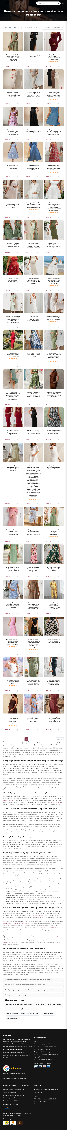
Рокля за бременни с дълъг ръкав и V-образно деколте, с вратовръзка (54, 57)
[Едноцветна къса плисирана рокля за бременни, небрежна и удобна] (13, 189)
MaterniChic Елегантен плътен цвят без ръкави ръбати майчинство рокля (13, 642)
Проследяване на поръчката (13, 1052)
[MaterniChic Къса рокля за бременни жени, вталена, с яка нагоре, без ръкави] (54, 379)
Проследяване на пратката (13, 1095)
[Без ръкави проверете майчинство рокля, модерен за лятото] (54, 417)
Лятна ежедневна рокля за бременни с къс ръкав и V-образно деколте (33, 167)
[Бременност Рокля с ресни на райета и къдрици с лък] (13, 152)
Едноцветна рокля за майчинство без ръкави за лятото (13, 245)
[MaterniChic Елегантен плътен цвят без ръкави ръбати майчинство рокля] (13, 626)
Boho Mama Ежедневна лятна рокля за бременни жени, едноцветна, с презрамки (13, 720)
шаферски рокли (8, 800)
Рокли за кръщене (54, 1004)
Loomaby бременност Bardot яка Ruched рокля (13, 681)
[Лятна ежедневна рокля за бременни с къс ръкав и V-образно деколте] (33, 152)
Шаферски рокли (48, 1013)
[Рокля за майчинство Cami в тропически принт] (54, 554)
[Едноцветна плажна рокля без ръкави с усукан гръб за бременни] (13, 417)
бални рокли (56, 928)
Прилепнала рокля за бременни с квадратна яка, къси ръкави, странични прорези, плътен (54, 356)
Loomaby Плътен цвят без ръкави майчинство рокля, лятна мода (54, 532)
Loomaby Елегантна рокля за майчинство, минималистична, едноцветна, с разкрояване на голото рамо (33, 643)
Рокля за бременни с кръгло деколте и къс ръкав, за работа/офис (54, 467)
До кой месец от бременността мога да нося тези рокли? (25, 985)
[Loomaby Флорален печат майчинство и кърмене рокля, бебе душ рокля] (33, 703)
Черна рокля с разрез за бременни (33, 55)
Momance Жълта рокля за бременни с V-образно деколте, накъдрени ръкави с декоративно (54, 605)
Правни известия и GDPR (43, 1059)
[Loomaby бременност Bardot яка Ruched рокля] (13, 667)
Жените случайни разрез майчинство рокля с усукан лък (13, 354)
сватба (33, 746)
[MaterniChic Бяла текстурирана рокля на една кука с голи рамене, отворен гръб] (33, 303)
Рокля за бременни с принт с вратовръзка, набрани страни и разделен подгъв (54, 682)
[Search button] (58, 3)
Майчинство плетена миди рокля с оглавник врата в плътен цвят (54, 318)
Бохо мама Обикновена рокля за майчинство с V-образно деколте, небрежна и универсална (13, 57)
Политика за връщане (11, 1101)
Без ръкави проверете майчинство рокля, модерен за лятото (54, 432)
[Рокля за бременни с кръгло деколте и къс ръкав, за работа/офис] (54, 452)
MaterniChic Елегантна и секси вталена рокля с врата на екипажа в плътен (33, 433)
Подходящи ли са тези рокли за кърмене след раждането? (25, 995)
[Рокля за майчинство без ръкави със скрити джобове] (33, 116)
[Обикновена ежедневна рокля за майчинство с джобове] (13, 452)
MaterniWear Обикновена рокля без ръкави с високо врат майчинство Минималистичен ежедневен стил (13, 396)
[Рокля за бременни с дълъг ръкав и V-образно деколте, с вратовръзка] (54, 41)
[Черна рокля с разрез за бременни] (33, 41)
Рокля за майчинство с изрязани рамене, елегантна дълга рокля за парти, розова (13, 532)
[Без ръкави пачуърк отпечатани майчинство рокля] (54, 626)
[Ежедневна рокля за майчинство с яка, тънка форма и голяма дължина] (33, 265)
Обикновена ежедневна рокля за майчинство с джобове (13, 468)
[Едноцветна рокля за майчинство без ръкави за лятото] (13, 230)
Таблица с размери (9, 1092)
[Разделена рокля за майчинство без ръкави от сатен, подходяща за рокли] (33, 230)
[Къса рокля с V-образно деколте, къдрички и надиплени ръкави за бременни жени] (13, 554)
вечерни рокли (8, 923)
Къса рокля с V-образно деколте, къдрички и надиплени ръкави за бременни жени (13, 569)
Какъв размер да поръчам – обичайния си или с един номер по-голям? (29, 990)
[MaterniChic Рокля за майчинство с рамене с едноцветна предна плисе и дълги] (13, 79)
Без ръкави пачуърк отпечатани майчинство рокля (54, 641)
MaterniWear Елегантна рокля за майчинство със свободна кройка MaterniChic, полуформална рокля (13, 319)
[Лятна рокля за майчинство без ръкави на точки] (13, 265)
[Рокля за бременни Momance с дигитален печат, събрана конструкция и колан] (33, 554)
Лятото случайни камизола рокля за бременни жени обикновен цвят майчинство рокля (33, 605)
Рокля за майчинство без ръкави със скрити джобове (33, 131)
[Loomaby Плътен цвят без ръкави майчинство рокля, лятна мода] (54, 516)
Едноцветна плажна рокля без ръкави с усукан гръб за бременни (13, 433)
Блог (36, 1041)
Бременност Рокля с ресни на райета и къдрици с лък (13, 167)
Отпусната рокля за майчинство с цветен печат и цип (33, 354)
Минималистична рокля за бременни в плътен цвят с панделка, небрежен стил (33, 683)
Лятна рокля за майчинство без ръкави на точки (13, 280)
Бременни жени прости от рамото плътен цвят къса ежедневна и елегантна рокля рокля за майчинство (54, 206)
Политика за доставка (42, 1044)
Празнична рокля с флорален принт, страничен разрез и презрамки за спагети (33, 532)
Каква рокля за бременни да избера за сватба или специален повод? (28, 979)
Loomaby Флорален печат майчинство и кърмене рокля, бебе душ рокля (33, 719)
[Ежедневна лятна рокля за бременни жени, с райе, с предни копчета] (13, 589)
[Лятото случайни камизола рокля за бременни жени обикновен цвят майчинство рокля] (33, 589)
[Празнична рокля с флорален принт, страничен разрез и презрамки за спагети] (33, 516)
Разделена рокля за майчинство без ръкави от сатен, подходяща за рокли (33, 245)
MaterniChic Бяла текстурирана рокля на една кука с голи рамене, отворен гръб (33, 318)
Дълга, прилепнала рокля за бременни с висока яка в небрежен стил (54, 245)
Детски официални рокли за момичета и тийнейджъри (25, 1004)
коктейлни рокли (38, 915)
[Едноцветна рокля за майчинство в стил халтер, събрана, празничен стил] (54, 265)
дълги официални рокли (22, 923)
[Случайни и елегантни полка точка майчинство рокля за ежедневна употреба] (33, 379)
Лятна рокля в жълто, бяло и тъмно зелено (21, 1009)
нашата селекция (44, 928)
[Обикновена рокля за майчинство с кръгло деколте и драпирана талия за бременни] (54, 79)
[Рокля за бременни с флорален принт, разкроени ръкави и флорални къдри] (13, 116)
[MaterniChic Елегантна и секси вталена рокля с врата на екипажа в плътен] (33, 417)
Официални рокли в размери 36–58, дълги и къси (22, 1013)
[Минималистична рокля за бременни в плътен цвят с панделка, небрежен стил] (33, 667)
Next (59, 739)
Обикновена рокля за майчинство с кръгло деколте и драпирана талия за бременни (53, 94)
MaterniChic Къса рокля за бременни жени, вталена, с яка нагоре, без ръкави (54, 394)
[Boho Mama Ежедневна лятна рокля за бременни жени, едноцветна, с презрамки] (13, 703)
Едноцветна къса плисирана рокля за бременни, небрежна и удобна (13, 205)
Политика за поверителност (45, 1047)
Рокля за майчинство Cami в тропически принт (53, 569)
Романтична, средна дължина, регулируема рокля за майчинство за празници (54, 167)
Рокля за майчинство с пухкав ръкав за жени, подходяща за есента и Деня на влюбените (33, 205)
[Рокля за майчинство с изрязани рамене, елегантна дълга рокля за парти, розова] (13, 516)
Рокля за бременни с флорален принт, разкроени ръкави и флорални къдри (13, 132)
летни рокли (57, 936)
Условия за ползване (10, 1098)
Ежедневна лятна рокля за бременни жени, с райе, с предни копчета (13, 605)
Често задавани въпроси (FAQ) (14, 1089)
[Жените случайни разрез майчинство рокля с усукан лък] (13, 340)
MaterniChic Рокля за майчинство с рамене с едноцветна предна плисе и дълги (13, 94)
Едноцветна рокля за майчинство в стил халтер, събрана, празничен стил (53, 281)
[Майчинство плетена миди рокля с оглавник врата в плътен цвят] (54, 303)
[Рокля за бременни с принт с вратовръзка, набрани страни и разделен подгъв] (54, 667)
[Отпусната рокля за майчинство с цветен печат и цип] (33, 340)
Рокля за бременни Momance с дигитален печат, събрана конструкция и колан (33, 569)
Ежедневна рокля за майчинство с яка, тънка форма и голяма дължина (33, 281)
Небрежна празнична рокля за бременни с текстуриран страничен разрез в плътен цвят (53, 720)
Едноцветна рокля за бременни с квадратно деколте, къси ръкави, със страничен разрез (33, 94)
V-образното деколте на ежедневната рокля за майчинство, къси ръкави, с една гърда (54, 132)
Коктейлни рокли (12, 1018)
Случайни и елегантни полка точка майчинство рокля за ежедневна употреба (33, 394)
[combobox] (47, 3)
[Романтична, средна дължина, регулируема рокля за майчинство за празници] (54, 152)
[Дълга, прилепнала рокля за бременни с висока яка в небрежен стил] (54, 230)
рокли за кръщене (55, 802)
